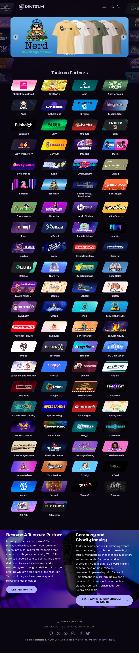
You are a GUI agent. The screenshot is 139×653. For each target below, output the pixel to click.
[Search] (112, 6)
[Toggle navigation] (104, 6)
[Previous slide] (15, 37)
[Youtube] (66, 633)
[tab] (64, 54)
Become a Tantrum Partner (78, 626)
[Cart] (118, 6)
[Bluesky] (88, 633)
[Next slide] (123, 37)
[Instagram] (73, 633)
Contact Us (51, 626)
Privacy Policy (81, 640)
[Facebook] (81, 633)
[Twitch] (51, 633)
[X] (58, 633)
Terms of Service (100, 640)
